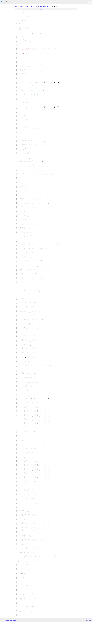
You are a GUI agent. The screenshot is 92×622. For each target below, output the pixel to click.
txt (86, 620)
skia (16, 6)
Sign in (89, 2)
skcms (20, 6)
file (41, 9)
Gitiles (7, 620)
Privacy (11, 620)
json (90, 620)
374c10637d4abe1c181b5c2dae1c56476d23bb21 (35, 6)
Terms (14, 620)
